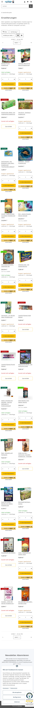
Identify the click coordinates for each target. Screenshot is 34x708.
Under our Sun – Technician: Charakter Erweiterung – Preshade (25, 454)
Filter (5, 32)
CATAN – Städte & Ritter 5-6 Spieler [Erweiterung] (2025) (8, 215)
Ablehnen (17, 702)
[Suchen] (31, 6)
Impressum (6, 688)
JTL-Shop (20, 706)
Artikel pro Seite (7, 35)
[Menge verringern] (2, 79)
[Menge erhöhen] (14, 79)
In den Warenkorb (8, 84)
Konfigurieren (17, 697)
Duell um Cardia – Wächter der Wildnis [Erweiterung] (7, 503)
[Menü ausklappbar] (2, 1)
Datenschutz (13, 688)
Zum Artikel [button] (8, 126)
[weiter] (31, 42)
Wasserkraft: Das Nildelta (8, 553)
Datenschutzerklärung (10, 660)
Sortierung (14, 32)
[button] (24, 1)
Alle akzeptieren (17, 692)
